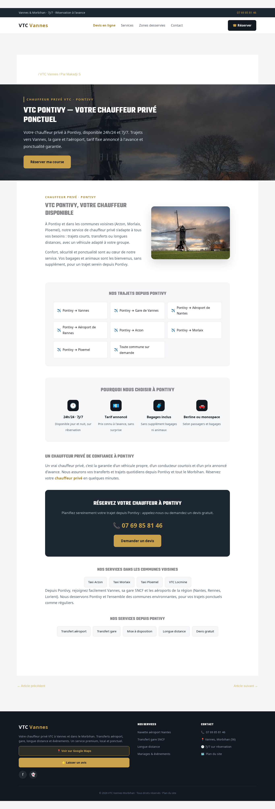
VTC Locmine (178, 582)
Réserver (242, 25)
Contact (177, 25)
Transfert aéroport (73, 631)
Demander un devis (137, 541)
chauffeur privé (68, 478)
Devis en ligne (104, 25)
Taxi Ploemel (149, 582)
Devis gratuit (205, 631)
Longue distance (174, 631)
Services (127, 25)
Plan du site (214, 754)
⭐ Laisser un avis (74, 762)
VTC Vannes (49, 74)
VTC (33, 25)
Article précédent (31, 686)
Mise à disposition (139, 631)
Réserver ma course (47, 162)
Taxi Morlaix (121, 582)
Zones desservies (152, 25)
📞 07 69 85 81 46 (137, 525)
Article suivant (246, 686)
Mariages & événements (154, 754)
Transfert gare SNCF (151, 739)
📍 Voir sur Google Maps (74, 751)
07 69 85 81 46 (246, 12)
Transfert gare (106, 631)
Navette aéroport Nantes (154, 732)
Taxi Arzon (95, 582)
